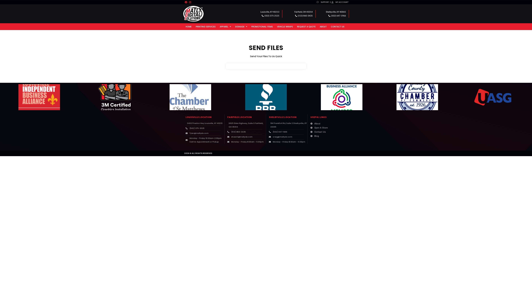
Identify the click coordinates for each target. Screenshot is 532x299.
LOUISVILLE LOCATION (199, 117)
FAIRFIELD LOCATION (239, 117)
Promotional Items (262, 26)
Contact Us (337, 26)
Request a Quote (306, 26)
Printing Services (206, 26)
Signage (240, 26)
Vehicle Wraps (285, 26)
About (323, 26)
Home (189, 26)
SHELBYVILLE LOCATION (283, 117)
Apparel (224, 26)
